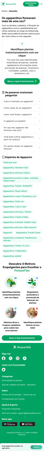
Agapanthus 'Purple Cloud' (28, 232)
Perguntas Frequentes (11, 409)
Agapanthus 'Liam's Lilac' (15, 207)
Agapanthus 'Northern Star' (16, 168)
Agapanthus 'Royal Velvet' (15, 191)
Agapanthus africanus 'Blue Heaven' (20, 227)
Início (4, 11)
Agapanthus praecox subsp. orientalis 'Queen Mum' (20, 179)
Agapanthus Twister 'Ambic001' (17, 186)
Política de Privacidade (11, 394)
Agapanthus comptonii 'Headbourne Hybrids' (19, 239)
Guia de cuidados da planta (13, 385)
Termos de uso (29, 394)
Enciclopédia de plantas (12, 380)
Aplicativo (31, 385)
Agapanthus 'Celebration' (15, 251)
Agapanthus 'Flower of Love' (16, 246)
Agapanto (7, 232)
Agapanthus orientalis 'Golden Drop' (19, 222)
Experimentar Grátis (31, 4)
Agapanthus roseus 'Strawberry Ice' (19, 196)
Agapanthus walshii (12, 256)
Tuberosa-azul (9, 162)
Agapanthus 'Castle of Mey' (16, 217)
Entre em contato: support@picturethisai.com (21, 413)
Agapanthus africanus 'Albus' (16, 173)
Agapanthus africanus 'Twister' (17, 212)
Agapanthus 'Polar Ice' (13, 201)
